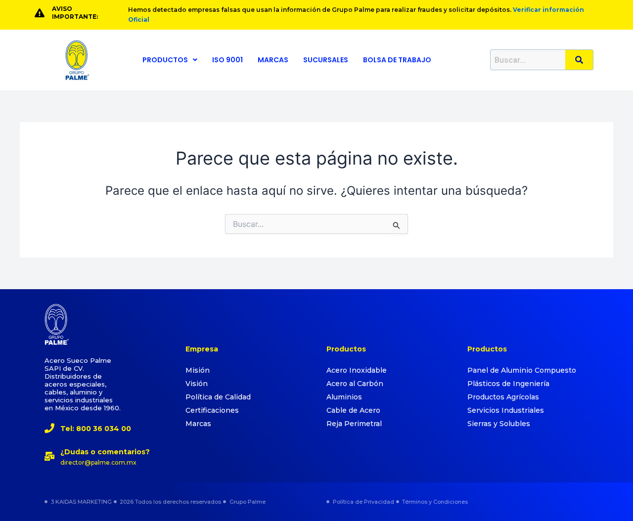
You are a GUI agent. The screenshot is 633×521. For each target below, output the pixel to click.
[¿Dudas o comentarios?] (49, 456)
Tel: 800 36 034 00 (95, 428)
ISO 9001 (227, 60)
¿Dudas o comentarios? (105, 451)
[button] (170, 60)
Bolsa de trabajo (397, 60)
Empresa (201, 349)
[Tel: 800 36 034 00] (49, 428)
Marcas (273, 60)
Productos (165, 60)
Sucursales (325, 60)
